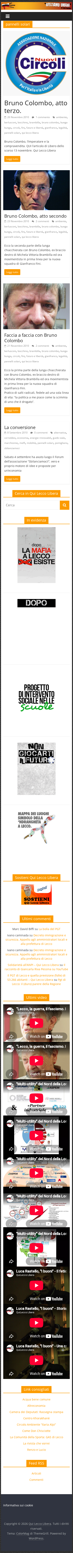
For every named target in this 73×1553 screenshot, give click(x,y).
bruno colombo (50, 122)
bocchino (23, 122)
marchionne (11, 443)
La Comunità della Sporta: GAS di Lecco (36, 1437)
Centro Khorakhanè (36, 1418)
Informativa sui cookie (18, 1505)
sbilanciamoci (12, 448)
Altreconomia (36, 1406)
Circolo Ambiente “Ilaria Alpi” (36, 1424)
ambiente (61, 117)
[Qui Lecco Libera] (36, 4)
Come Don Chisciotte (36, 1431)
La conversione (19, 427)
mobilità (31, 443)
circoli (16, 127)
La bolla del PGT (49, 929)
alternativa (60, 432)
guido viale (59, 438)
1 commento (42, 117)
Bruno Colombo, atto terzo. (35, 106)
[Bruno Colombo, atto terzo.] (36, 33)
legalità (63, 127)
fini (23, 127)
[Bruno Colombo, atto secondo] (36, 172)
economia (22, 438)
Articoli (36, 1473)
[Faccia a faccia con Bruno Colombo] (36, 286)
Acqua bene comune (36, 1399)
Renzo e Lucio (36, 1450)
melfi (22, 443)
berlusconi (10, 122)
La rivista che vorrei (36, 1443)
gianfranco (51, 127)
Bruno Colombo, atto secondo (35, 216)
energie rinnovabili (40, 438)
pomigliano (61, 443)
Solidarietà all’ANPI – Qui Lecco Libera (33, 965)
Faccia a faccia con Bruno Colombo (30, 337)
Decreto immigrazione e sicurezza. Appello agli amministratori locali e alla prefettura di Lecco (36, 939)
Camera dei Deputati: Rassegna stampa (36, 1412)
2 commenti (42, 221)
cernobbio (10, 438)
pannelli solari (12, 132)
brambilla (34, 122)
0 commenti (41, 432)
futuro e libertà (34, 127)
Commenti (36, 1480)
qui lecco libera (30, 132)
